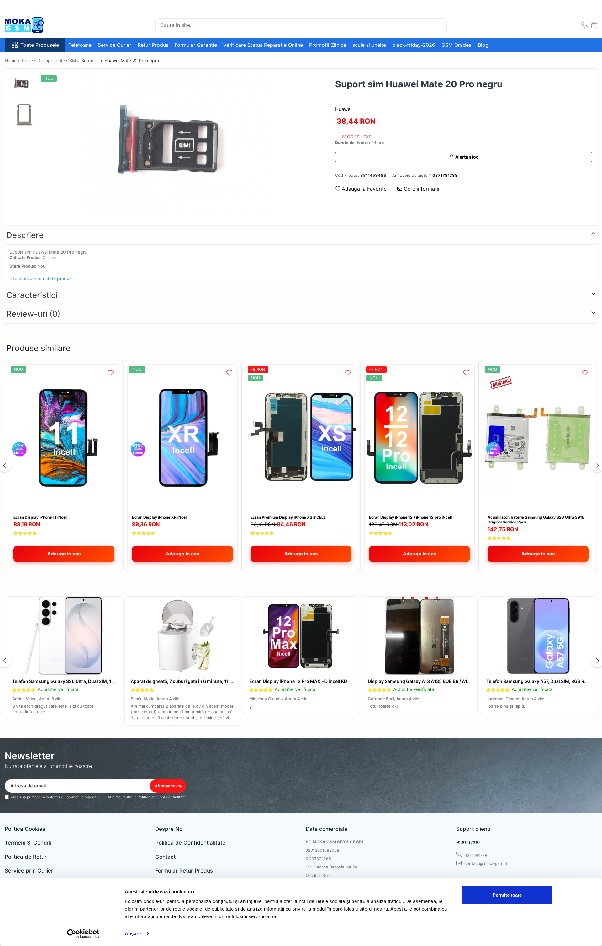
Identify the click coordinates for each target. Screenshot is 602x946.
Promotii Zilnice (327, 45)
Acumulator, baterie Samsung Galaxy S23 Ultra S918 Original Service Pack (536, 520)
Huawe (343, 109)
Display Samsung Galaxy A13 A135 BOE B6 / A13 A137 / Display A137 (440, 681)
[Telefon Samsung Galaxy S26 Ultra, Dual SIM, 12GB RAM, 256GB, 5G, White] (64, 636)
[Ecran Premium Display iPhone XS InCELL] (301, 438)
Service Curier (114, 45)
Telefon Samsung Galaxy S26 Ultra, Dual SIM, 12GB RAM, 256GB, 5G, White (92, 681)
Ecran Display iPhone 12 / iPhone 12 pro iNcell (410, 517)
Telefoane (80, 45)
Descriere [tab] (25, 235)
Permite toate (507, 895)
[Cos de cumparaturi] (594, 25)
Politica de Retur (26, 857)
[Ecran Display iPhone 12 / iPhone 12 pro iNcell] (419, 438)
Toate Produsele (39, 45)
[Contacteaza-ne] (584, 25)
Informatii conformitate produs (40, 278)
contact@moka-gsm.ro (486, 863)
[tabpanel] (179, 142)
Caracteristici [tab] (32, 295)
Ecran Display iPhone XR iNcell (159, 517)
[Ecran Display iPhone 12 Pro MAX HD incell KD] (301, 636)
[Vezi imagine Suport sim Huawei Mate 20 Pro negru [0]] (23, 83)
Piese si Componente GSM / (51, 60)
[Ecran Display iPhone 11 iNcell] (64, 438)
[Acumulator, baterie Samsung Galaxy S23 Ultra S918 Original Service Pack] (538, 438)
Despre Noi (169, 829)
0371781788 (475, 855)
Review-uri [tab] (33, 314)
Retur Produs (153, 45)
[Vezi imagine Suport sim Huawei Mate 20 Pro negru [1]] (23, 113)
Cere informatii (420, 189)
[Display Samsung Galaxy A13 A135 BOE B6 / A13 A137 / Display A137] (419, 636)
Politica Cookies (25, 829)
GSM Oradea (456, 45)
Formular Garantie (196, 45)
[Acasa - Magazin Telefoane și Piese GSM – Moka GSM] (36, 25)
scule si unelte (369, 45)
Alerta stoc (466, 156)
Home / (13, 60)
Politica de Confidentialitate (161, 797)
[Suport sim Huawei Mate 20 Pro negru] (179, 142)
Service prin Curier (29, 871)
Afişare (133, 933)
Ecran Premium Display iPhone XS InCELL (288, 517)
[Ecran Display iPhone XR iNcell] (182, 438)
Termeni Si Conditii (29, 843)
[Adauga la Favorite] (110, 372)
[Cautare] (439, 25)
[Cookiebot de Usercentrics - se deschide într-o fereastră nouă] (83, 933)
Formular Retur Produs (184, 871)
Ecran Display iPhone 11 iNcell (40, 517)
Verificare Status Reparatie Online (263, 45)
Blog (483, 45)
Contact (165, 857)
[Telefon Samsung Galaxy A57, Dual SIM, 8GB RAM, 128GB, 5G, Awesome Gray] (538, 636)
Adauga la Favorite (363, 189)
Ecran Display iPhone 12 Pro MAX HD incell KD (298, 681)
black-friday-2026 (413, 45)
